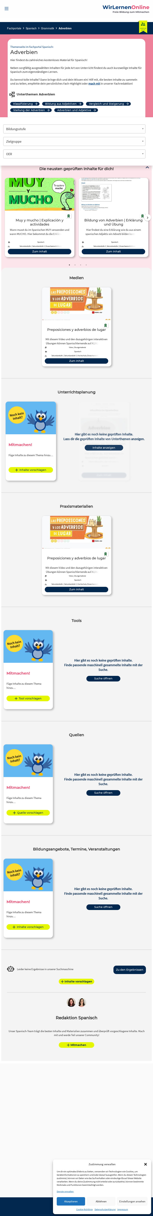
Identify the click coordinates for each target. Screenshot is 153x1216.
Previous (4, 217)
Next (147, 217)
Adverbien (65, 28)
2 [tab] (75, 265)
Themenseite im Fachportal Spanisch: (32, 47)
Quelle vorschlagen (30, 812)
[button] (145, 1164)
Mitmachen (78, 1045)
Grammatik (47, 28)
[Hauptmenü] (6, 8)
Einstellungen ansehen (132, 1201)
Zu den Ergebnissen (129, 969)
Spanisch (31, 28)
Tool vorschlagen (30, 698)
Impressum (122, 1209)
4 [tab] (86, 265)
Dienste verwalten (65, 1191)
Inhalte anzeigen (104, 447)
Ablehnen (101, 1201)
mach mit (94, 83)
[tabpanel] (39, 217)
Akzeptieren (71, 1201)
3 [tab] (80, 265)
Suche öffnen (103, 678)
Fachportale (14, 28)
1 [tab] (69, 265)
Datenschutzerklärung (105, 1209)
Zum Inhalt (39, 251)
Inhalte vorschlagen (32, 470)
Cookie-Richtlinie (84, 1209)
